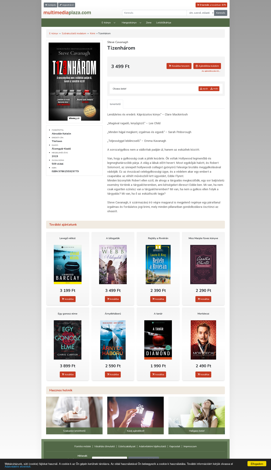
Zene (148, 22)
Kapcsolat (174, 446)
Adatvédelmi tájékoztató (152, 446)
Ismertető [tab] (115, 104)
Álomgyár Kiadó (61, 148)
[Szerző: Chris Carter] (67, 340)
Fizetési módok (82, 446)
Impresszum (190, 446)
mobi (215, 88)
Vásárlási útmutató (104, 446)
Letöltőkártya (163, 22)
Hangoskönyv (129, 22)
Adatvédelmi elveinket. (18, 466)
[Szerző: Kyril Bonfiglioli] (203, 340)
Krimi (92, 33)
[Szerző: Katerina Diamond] (158, 340)
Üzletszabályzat (127, 446)
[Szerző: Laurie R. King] (158, 264)
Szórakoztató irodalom (74, 33)
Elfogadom (257, 464)
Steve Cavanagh (117, 42)
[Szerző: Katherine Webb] (113, 264)
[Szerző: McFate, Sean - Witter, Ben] (113, 340)
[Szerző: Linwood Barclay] (67, 264)
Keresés (220, 13)
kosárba (69, 299)
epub (205, 88)
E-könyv (106, 22)
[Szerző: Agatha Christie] (203, 264)
